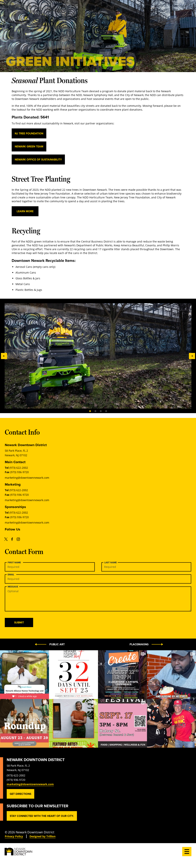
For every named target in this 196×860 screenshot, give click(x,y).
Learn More (25, 211)
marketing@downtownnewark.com (27, 477)
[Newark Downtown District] (18, 851)
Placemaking (139, 644)
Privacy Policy (14, 836)
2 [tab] (95, 411)
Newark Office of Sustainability (38, 159)
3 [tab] (100, 411)
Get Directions (20, 794)
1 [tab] (90, 411)
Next (192, 356)
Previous (4, 356)
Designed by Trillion (42, 836)
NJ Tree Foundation (29, 133)
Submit (19, 622)
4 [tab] (106, 411)
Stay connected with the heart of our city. (42, 816)
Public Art (57, 644)
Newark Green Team (29, 146)
